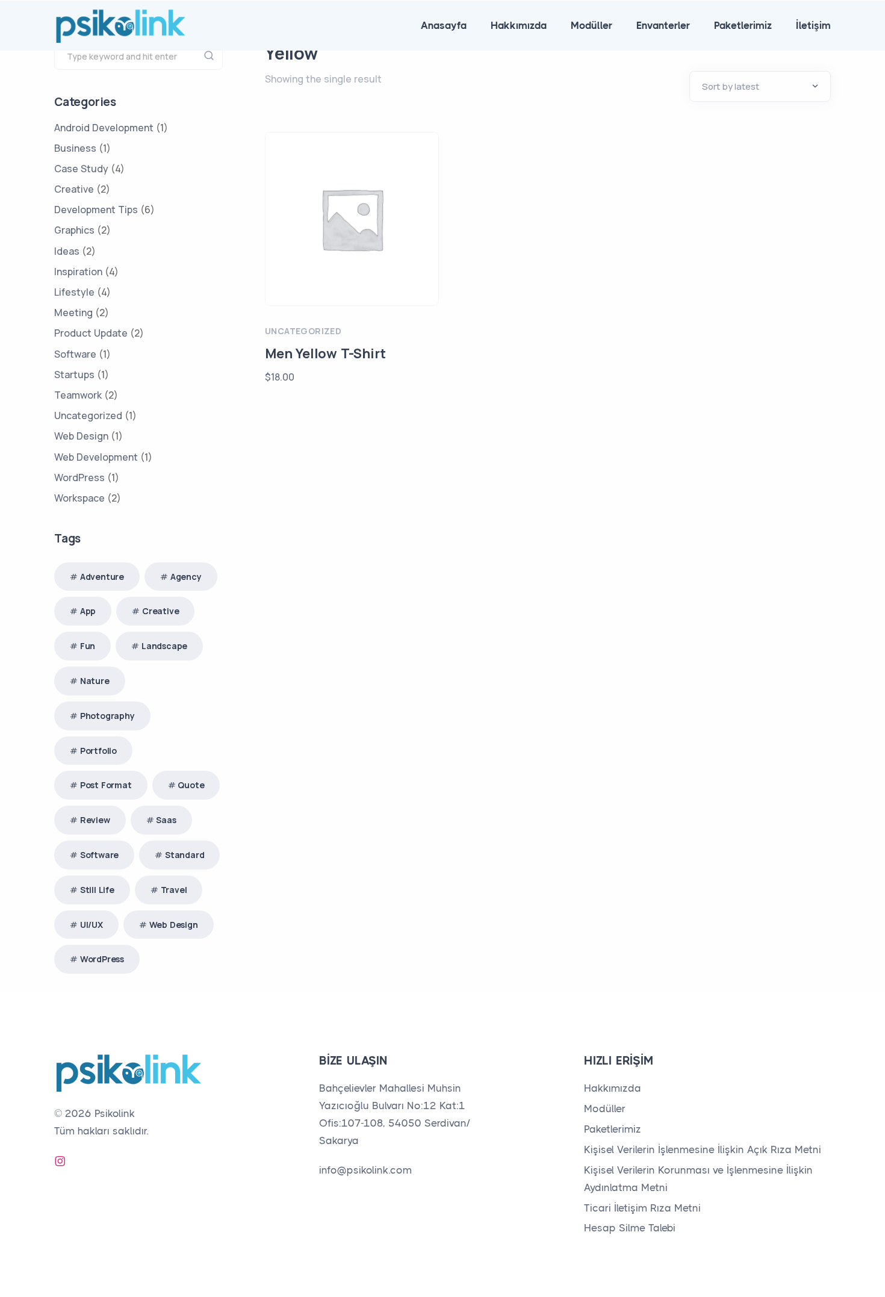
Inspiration (78, 271)
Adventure (102, 576)
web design (173, 924)
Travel (174, 889)
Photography (107, 715)
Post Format (106, 785)
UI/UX (91, 924)
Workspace (79, 498)
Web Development (96, 457)
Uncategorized (303, 331)
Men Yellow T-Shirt (325, 353)
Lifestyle (74, 292)
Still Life (97, 889)
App (88, 611)
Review (95, 820)
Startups (74, 374)
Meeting (73, 312)
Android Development (104, 127)
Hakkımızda (519, 25)
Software (75, 354)
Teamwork (78, 395)
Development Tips (96, 209)
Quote (191, 785)
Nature (95, 680)
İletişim (813, 25)
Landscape (164, 646)
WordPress (79, 477)
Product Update (91, 333)
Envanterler (663, 25)
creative (160, 611)
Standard (184, 854)
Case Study (81, 168)
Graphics (74, 230)
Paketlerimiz (743, 25)
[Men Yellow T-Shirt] (352, 219)
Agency (186, 576)
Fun (87, 646)
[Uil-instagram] (60, 1161)
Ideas (66, 251)
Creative (74, 189)
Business (75, 148)
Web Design (81, 436)
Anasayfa (444, 25)
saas (166, 820)
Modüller (591, 25)
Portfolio (98, 750)
